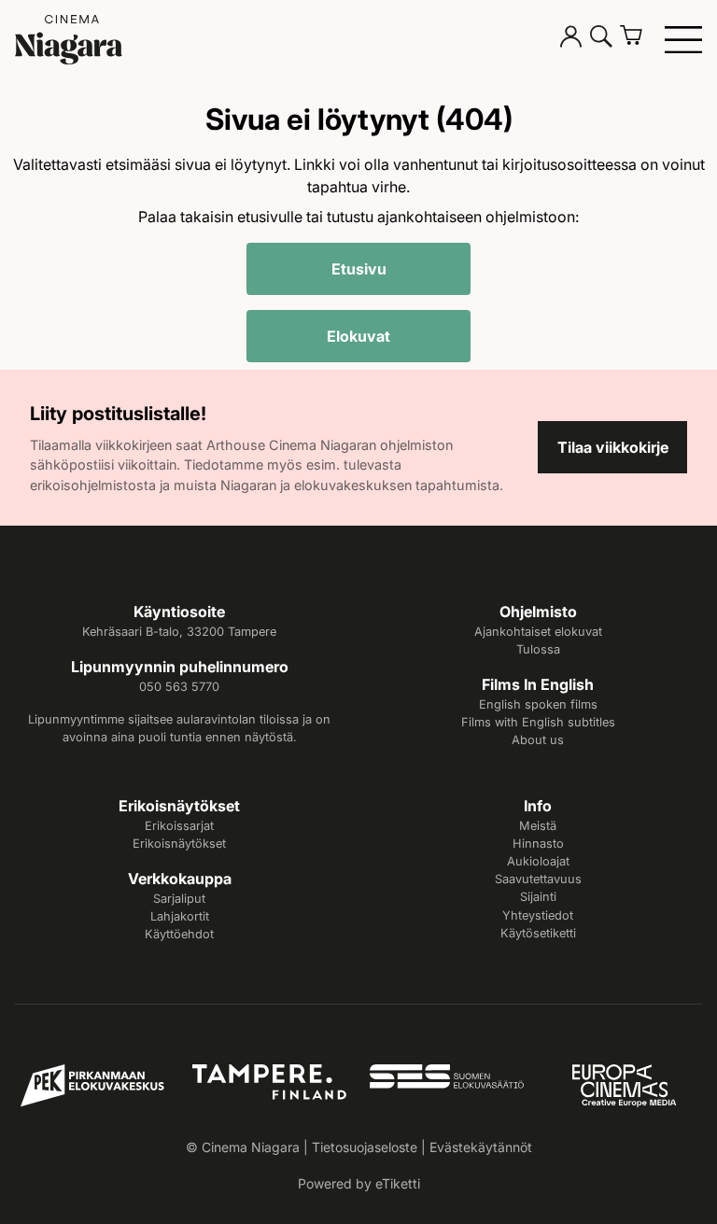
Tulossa (538, 649)
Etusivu (359, 269)
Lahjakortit (179, 916)
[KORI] (638, 39)
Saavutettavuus (538, 879)
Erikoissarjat (179, 826)
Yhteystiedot (537, 915)
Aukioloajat (538, 861)
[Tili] (571, 39)
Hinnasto (538, 844)
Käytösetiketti (538, 933)
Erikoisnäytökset (179, 844)
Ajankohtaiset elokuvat (538, 632)
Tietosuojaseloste (364, 1147)
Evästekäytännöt (480, 1147)
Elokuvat (358, 336)
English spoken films (538, 704)
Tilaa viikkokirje (612, 447)
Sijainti (538, 897)
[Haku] (601, 39)
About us (538, 740)
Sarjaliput (179, 899)
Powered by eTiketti (359, 1183)
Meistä (537, 826)
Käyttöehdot (179, 934)
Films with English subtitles (538, 722)
